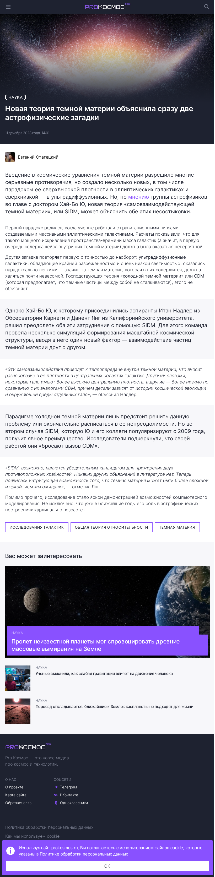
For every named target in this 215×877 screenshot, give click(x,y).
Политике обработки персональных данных (84, 854)
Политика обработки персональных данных (49, 827)
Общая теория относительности (111, 527)
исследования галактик (37, 527)
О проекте (14, 787)
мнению (138, 197)
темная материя (177, 527)
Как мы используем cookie (32, 836)
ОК (107, 866)
